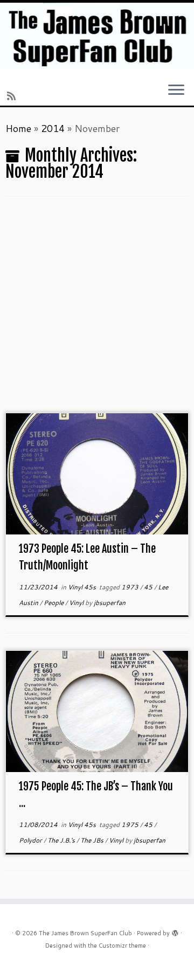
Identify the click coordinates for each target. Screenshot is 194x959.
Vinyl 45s (83, 587)
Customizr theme (122, 945)
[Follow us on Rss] (13, 96)
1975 (130, 824)
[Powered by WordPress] (175, 931)
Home (18, 128)
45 (149, 587)
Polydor (31, 840)
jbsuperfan (110, 602)
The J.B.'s (62, 840)
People (54, 602)
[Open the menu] (176, 91)
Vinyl (77, 602)
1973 (130, 587)
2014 (53, 128)
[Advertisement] (97, 310)
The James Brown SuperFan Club (85, 933)
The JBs (92, 840)
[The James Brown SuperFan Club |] (97, 36)
